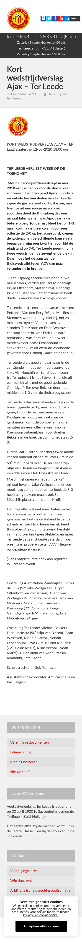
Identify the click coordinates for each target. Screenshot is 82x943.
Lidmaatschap (21, 752)
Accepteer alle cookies (41, 926)
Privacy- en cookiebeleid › (41, 915)
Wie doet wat (21, 881)
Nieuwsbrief (20, 772)
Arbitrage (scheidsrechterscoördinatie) (40, 890)
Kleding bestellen (24, 762)
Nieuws (16, 98)
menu (75, 18)
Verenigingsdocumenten (29, 742)
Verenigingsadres (23, 871)
